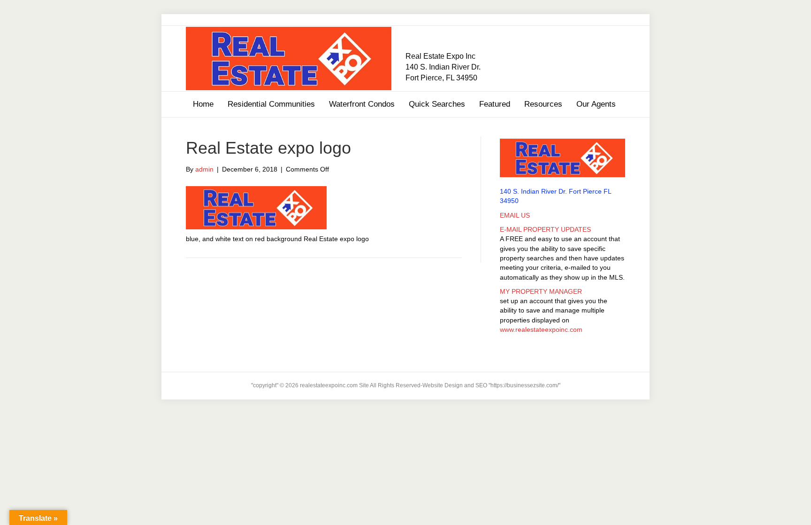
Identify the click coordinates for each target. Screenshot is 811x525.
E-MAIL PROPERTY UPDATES (545, 229)
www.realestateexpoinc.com (541, 329)
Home (203, 104)
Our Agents (596, 104)
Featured (494, 104)
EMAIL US (515, 215)
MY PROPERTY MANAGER (541, 291)
